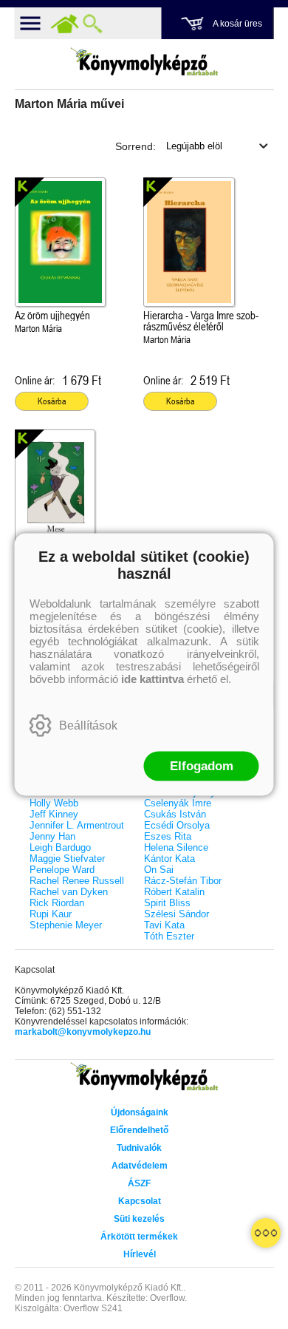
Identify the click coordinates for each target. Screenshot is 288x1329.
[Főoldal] (65, 23)
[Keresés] (93, 23)
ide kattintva (152, 679)
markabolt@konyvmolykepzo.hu (83, 1032)
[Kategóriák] (266, 1233)
